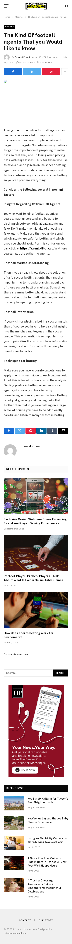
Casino (9, 27)
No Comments (27, 62)
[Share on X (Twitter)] (32, 71)
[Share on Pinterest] (51, 71)
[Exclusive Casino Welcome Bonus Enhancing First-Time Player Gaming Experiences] (36, 496)
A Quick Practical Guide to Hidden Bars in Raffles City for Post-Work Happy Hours (47, 862)
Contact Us (27, 920)
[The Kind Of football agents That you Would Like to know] (36, 101)
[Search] (66, 6)
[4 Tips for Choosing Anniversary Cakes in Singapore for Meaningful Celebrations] (14, 885)
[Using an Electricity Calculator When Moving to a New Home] (14, 843)
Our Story (46, 920)
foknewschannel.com (15, 933)
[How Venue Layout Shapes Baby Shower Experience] (14, 823)
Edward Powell (23, 57)
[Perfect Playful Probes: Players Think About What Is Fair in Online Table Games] (36, 553)
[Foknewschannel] (36, 6)
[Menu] (6, 6)
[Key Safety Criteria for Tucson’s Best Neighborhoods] (14, 803)
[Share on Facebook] (13, 71)
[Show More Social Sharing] (64, 71)
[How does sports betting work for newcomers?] (36, 610)
